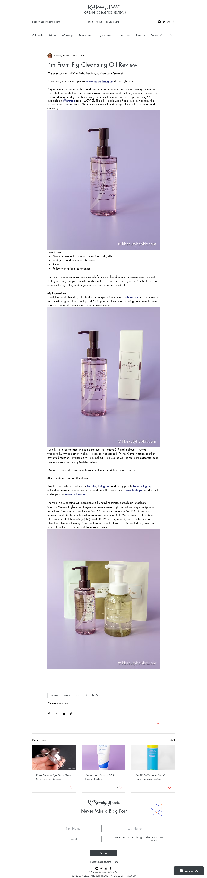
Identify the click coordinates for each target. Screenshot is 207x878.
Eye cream (105, 35)
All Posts (37, 35)
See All (171, 739)
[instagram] (168, 21)
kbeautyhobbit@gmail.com (46, 21)
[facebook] (172, 21)
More (154, 35)
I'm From (96, 695)
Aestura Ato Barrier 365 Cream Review (99, 777)
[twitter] (163, 21)
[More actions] (158, 56)
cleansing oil (81, 695)
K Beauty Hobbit (104, 8)
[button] (170, 35)
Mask (52, 35)
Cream (140, 35)
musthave (53, 695)
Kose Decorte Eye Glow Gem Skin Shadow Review (53, 777)
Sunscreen (85, 35)
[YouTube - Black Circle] (159, 21)
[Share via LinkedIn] (63, 713)
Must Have (63, 703)
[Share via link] (71, 713)
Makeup (67, 35)
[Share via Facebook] (48, 713)
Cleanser (124, 35)
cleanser (66, 695)
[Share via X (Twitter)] (56, 713)
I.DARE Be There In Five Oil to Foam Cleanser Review (152, 777)
